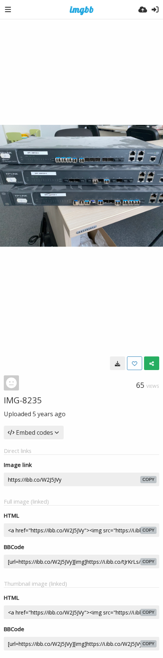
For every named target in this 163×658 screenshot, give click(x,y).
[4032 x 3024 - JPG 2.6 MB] (117, 363)
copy (148, 479)
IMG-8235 (23, 400)
